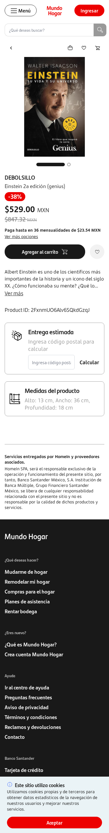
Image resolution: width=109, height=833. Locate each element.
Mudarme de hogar (26, 571)
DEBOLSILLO (20, 177)
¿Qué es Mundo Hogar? (31, 644)
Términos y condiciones (31, 717)
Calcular (89, 362)
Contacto (15, 737)
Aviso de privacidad (27, 707)
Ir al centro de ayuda (27, 687)
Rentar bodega (21, 611)
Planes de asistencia (27, 601)
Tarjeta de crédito (24, 770)
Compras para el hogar (30, 591)
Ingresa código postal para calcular (61, 345)
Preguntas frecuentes (28, 697)
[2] (69, 164)
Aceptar (54, 822)
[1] (50, 164)
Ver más (14, 293)
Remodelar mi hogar (27, 581)
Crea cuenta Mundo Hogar (34, 654)
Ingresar (89, 10)
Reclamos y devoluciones (33, 727)
